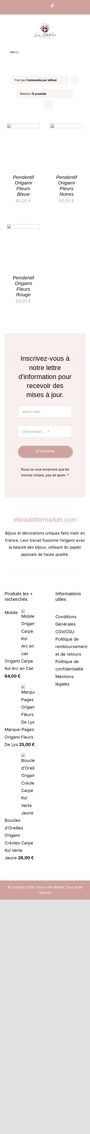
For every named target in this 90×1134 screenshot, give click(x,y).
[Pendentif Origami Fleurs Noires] (66, 127)
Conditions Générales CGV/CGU (66, 624)
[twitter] (48, 568)
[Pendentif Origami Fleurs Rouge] (23, 227)
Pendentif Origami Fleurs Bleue (23, 185)
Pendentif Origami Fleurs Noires (66, 185)
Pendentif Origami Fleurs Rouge (23, 286)
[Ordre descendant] (74, 80)
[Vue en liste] (48, 105)
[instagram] (41, 568)
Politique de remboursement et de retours (71, 647)
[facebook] (34, 568)
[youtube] (56, 568)
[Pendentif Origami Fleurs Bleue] (23, 127)
